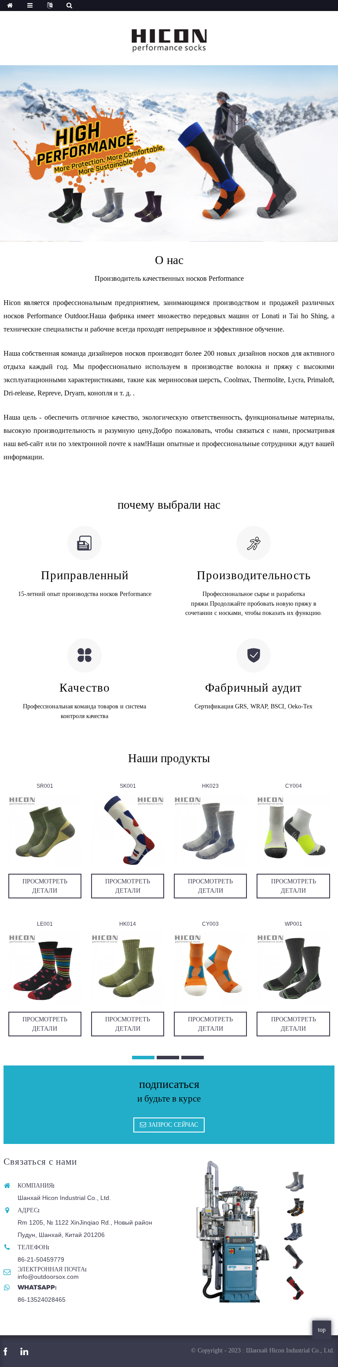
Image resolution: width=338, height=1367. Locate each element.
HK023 (210, 786)
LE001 (45, 924)
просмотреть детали (44, 885)
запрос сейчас (173, 1125)
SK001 (128, 786)
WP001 (293, 924)
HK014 (127, 924)
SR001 (45, 786)
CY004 (293, 786)
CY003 (210, 924)
